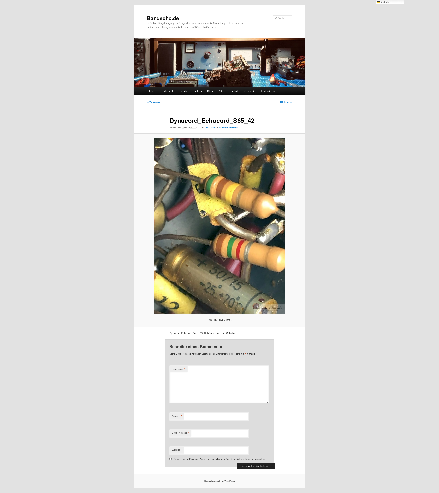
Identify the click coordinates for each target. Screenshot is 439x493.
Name (177, 416)
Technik (183, 91)
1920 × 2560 (210, 127)
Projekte (235, 91)
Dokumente (168, 91)
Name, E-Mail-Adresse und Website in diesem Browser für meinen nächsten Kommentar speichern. (220, 458)
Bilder (210, 91)
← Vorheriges (153, 102)
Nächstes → (286, 102)
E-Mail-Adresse (180, 432)
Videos (221, 91)
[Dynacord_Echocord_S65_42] (219, 226)
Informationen (268, 91)
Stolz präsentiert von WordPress (219, 481)
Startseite (152, 91)
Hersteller (197, 91)
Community (250, 91)
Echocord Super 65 (228, 127)
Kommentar (179, 369)
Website (176, 449)
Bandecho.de (163, 18)
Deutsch (384, 2)
